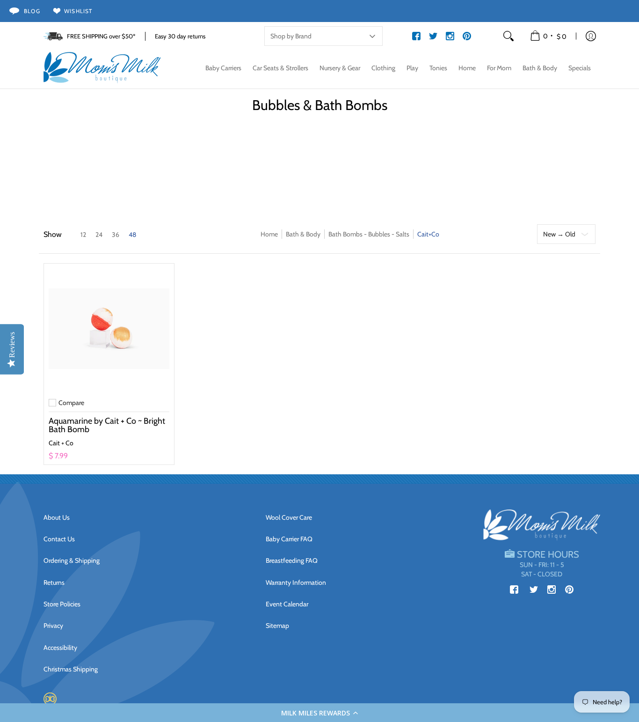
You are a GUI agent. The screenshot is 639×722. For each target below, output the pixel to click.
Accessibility (60, 647)
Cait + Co (61, 443)
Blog (32, 11)
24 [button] (98, 234)
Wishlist (78, 11)
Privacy (53, 625)
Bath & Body (303, 234)
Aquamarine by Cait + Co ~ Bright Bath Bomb (107, 425)
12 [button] (83, 234)
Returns (54, 582)
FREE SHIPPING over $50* (101, 36)
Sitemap (277, 625)
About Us (57, 517)
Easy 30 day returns (180, 36)
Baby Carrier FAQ (289, 539)
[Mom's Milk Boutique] (102, 67)
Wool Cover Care (289, 517)
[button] (319, 712)
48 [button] (132, 234)
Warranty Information (296, 582)
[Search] (508, 36)
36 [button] (115, 234)
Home (269, 234)
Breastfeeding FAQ (292, 560)
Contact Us (59, 539)
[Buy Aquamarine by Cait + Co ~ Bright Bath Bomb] (109, 328)
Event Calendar (287, 604)
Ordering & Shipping (72, 560)
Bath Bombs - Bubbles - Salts (368, 234)
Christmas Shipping (71, 669)
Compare (71, 402)
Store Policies (62, 604)
